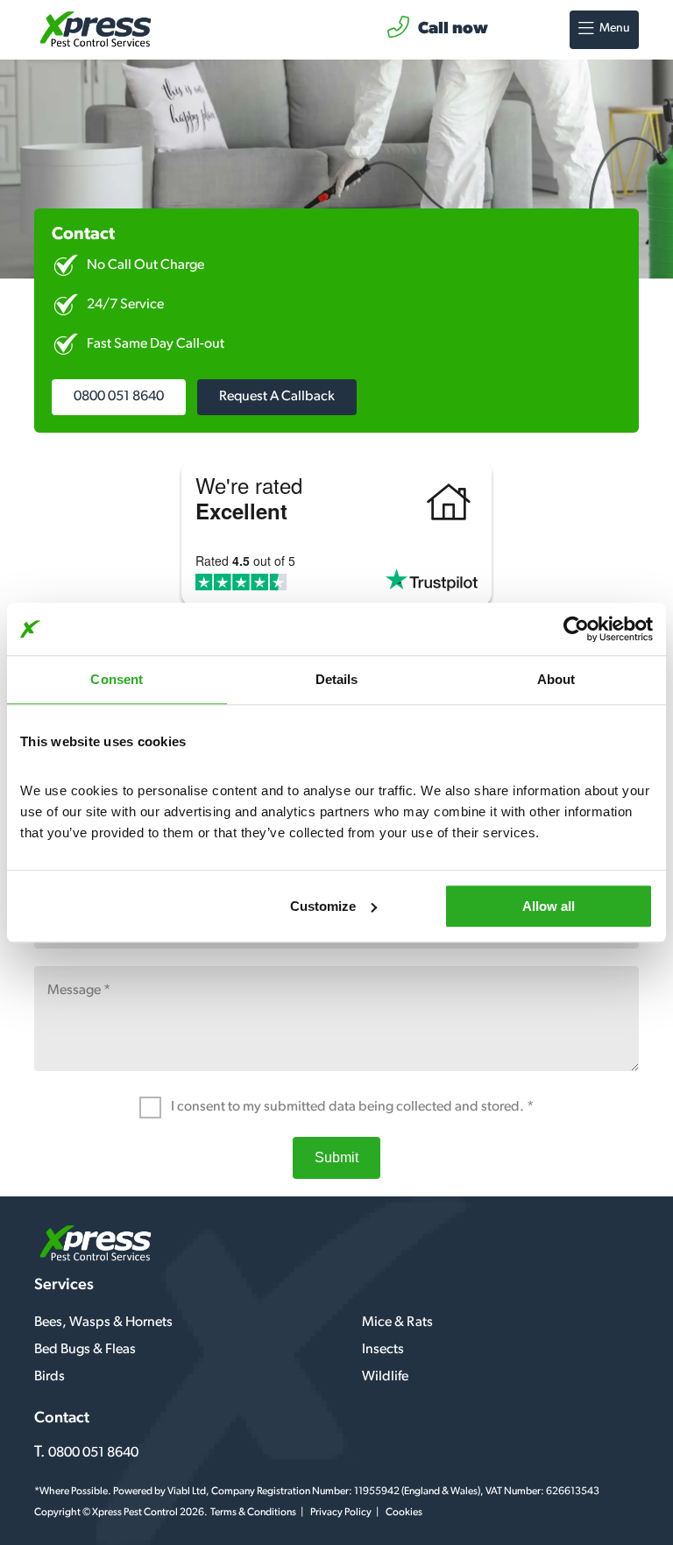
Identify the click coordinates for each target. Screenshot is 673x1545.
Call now (453, 29)
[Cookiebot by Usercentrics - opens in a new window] (576, 629)
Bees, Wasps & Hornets (103, 1323)
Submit (336, 1157)
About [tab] (556, 679)
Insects (383, 1350)
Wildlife (385, 1377)
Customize (323, 906)
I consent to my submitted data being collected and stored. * (351, 1107)
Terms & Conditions (253, 1512)
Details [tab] (336, 679)
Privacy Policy (341, 1512)
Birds (49, 1377)
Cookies (404, 1512)
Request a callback (277, 397)
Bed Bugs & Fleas (85, 1350)
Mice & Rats (397, 1323)
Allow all (548, 906)
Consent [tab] (116, 679)
